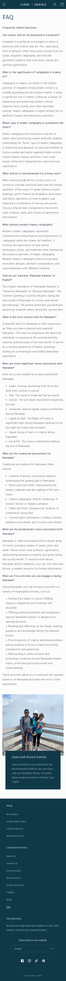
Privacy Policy (13, 870)
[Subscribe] (51, 948)
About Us (11, 856)
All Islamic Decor (15, 835)
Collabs (10, 892)
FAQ (8, 906)
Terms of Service (15, 885)
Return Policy (13, 877)
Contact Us (12, 863)
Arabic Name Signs (16, 821)
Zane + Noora (36, 975)
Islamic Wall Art (14, 828)
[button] (4, 4)
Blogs (9, 899)
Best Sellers (12, 814)
